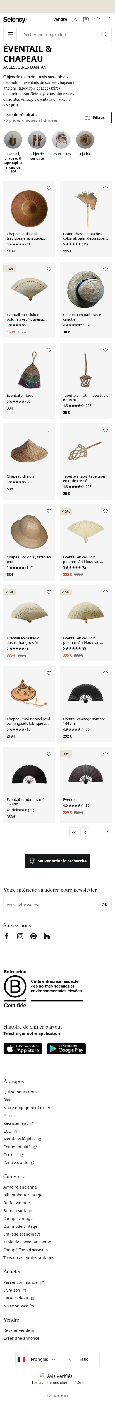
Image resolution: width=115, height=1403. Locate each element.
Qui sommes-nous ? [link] (21, 1092)
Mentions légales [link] (22, 1139)
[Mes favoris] (97, 19)
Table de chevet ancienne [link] (27, 1242)
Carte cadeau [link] (19, 1298)
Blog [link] (7, 1099)
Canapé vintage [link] (18, 1218)
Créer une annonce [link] (21, 1338)
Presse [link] (9, 1115)
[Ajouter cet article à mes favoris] (49, 188)
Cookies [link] (13, 1154)
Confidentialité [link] (20, 1146)
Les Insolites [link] (61, 154)
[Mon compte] (74, 19)
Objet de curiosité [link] (37, 156)
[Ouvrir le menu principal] (10, 34)
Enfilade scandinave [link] (22, 1234)
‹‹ (74, 831)
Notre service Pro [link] (19, 1305)
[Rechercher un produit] (104, 34)
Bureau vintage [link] (17, 1210)
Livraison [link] (15, 1290)
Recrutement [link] (18, 1123)
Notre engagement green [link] (27, 1107)
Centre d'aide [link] (19, 1162)
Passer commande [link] (23, 1282)
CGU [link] (10, 1131)
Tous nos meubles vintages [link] (28, 1257)
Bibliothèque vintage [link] (22, 1195)
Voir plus (10, 105)
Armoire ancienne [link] (20, 1187)
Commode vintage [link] (20, 1226)
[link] (15, 20)
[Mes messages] (86, 19)
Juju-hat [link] (85, 154)
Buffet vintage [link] (16, 1202)
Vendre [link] (60, 19)
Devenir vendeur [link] (19, 1330)
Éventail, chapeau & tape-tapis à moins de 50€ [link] (13, 163)
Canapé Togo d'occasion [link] (25, 1249)
